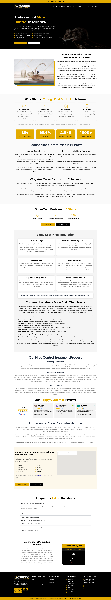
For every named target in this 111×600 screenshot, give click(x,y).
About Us (80, 6)
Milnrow (39, 475)
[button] (96, 411)
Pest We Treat (70, 6)
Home (52, 6)
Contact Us (94, 6)
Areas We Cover (60, 6)
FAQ (87, 6)
